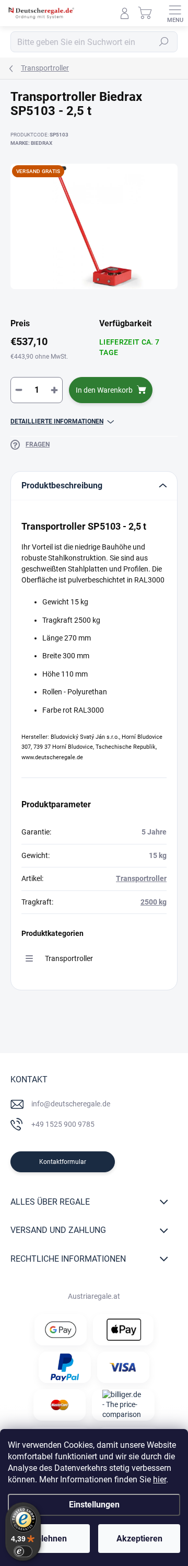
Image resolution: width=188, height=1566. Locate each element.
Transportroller (141, 878)
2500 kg (153, 902)
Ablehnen (49, 1539)
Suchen (164, 41)
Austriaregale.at (94, 1296)
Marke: (31, 143)
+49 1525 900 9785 (63, 1124)
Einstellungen (94, 1505)
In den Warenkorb (104, 390)
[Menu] (175, 13)
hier (159, 1479)
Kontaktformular (62, 1161)
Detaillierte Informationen (56, 421)
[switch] (23, 1551)
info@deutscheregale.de (70, 1104)
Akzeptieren (139, 1539)
